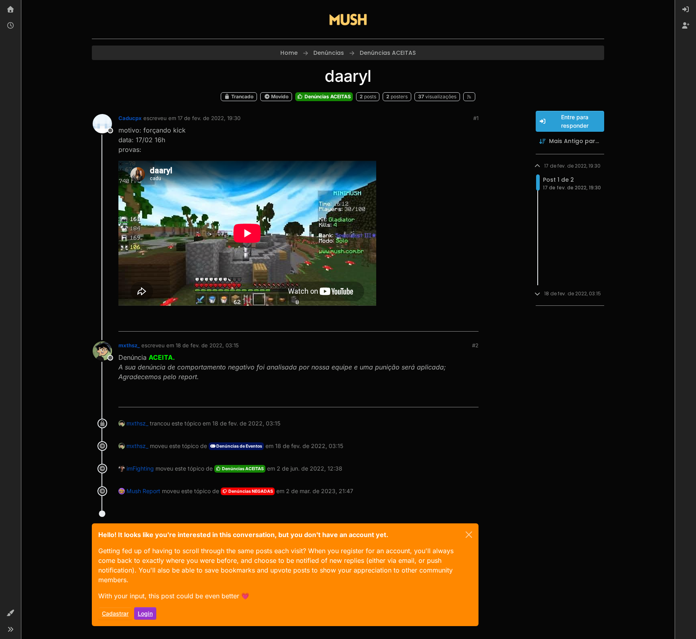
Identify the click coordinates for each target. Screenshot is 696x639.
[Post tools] (471, 321)
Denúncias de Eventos (238, 446)
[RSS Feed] (469, 96)
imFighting (140, 468)
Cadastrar (115, 613)
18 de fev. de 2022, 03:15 (207, 345)
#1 (475, 118)
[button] (10, 613)
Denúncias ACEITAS (327, 96)
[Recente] (10, 25)
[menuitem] (685, 9)
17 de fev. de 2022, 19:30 (209, 118)
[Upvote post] (443, 321)
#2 (475, 345)
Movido (279, 96)
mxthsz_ (129, 345)
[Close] (468, 534)
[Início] (10, 9)
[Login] (685, 9)
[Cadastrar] (685, 25)
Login (145, 613)
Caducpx (130, 118)
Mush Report (143, 491)
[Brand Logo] (348, 19)
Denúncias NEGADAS (250, 491)
